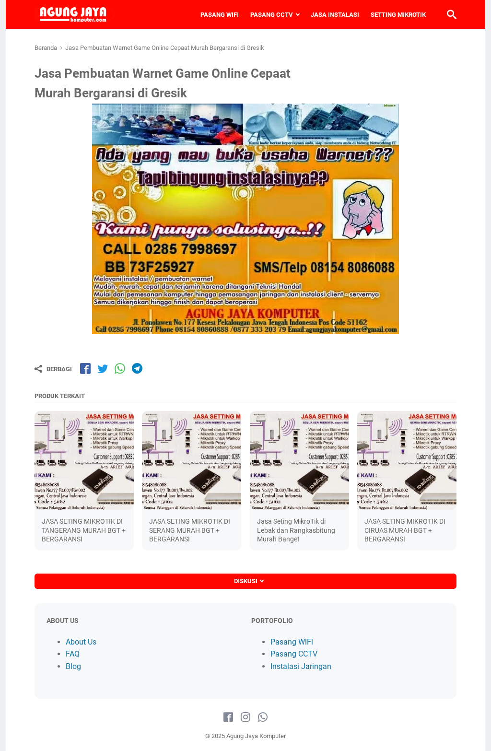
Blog (73, 666)
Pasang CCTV (293, 653)
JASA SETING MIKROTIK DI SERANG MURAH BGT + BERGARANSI (189, 529)
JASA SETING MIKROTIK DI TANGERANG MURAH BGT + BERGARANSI (84, 529)
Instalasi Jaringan (300, 666)
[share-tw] (102, 368)
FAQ (73, 653)
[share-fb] (85, 368)
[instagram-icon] (245, 717)
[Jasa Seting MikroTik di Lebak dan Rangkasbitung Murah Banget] (299, 460)
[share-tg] (137, 368)
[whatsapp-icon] (263, 717)
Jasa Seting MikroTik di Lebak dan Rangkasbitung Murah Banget (296, 529)
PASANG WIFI (219, 14)
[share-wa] (120, 368)
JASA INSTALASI (335, 14)
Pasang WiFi (291, 641)
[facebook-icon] (228, 717)
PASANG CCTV (271, 14)
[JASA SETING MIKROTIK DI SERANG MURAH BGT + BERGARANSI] (191, 460)
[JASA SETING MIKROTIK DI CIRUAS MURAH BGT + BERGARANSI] (406, 460)
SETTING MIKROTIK (398, 14)
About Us (81, 641)
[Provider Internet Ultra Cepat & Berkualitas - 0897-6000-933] (75, 14)
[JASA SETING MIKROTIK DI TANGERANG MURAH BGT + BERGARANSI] (84, 460)
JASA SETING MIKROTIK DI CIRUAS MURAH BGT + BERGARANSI (404, 529)
